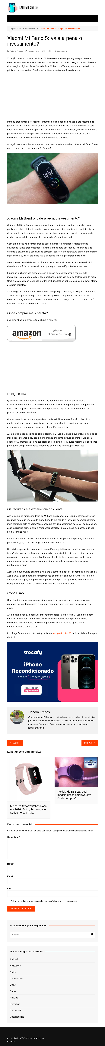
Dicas (13, 985)
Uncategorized (17, 1017)
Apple (13, 972)
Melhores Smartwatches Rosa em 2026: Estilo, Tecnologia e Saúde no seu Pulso (28, 809)
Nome (10, 864)
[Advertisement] (52, 94)
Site (9, 888)
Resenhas (15, 1004)
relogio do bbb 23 (61, 633)
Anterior (16, 743)
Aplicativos (15, 966)
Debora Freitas (16, 51)
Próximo (88, 743)
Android (14, 959)
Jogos (13, 991)
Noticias (14, 998)
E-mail (11, 876)
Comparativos (17, 978)
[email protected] (36, 728)
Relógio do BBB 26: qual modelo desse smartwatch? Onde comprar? (74, 795)
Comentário (13, 837)
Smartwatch (61, 51)
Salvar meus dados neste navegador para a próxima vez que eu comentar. (44, 901)
